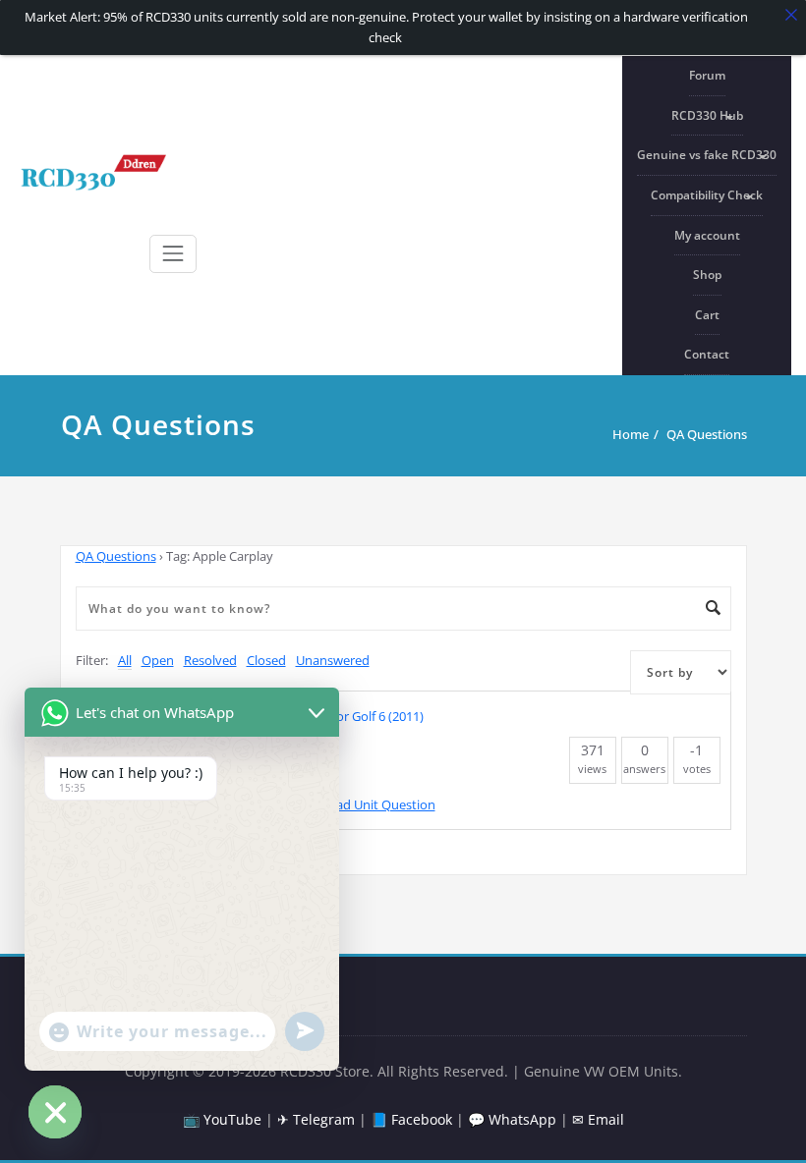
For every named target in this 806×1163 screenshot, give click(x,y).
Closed (266, 660)
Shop (707, 274)
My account (707, 235)
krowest (178, 804)
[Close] (791, 14)
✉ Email (598, 1119)
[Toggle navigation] (173, 253)
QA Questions (706, 434)
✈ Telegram (316, 1119)
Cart (707, 314)
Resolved (210, 660)
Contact (706, 354)
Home (630, 434)
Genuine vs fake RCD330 (707, 154)
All (125, 660)
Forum (707, 75)
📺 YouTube (222, 1119)
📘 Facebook (411, 1119)
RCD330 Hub (707, 115)
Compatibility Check (707, 195)
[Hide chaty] (55, 1111)
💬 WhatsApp (512, 1119)
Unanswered (333, 660)
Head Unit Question (377, 804)
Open (158, 660)
